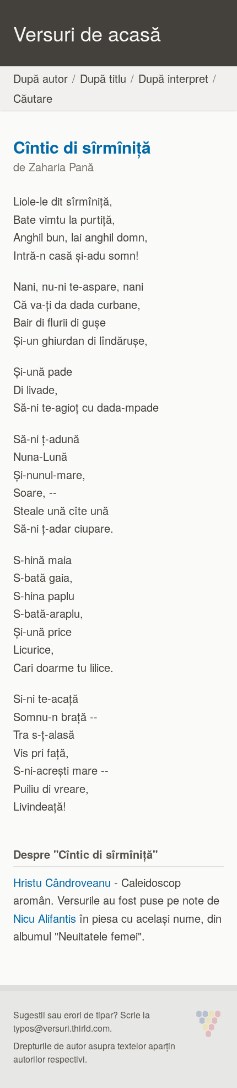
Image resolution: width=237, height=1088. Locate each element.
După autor (40, 78)
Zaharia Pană (61, 167)
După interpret (173, 78)
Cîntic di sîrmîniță (82, 147)
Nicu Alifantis (44, 918)
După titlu (103, 78)
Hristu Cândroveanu (62, 882)
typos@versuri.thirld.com (61, 1028)
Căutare (32, 98)
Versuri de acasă (87, 33)
